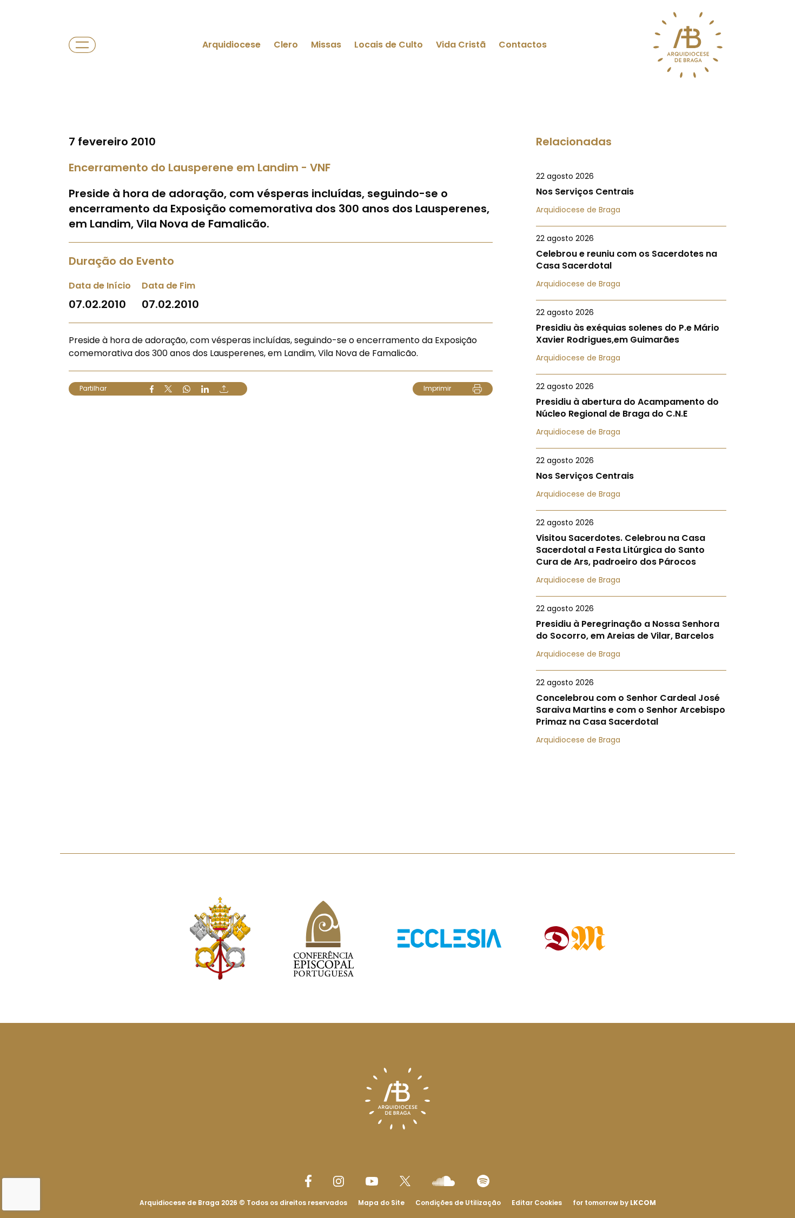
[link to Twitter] (405, 1181)
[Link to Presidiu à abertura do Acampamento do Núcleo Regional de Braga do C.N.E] (631, 409)
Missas (326, 44)
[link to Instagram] (338, 1181)
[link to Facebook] (308, 1181)
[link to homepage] (688, 44)
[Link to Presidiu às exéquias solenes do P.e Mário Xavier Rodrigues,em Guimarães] (631, 335)
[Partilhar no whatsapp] (186, 389)
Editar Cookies (537, 1203)
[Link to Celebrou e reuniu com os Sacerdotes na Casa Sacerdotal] (631, 261)
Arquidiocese (231, 44)
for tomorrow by (614, 1202)
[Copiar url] (224, 389)
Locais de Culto (388, 44)
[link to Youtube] (372, 1181)
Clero (286, 44)
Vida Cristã (461, 44)
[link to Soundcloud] (443, 1181)
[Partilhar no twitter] (168, 388)
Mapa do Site (381, 1202)
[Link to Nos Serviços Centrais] (631, 193)
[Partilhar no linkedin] (205, 389)
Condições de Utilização (458, 1202)
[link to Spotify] (483, 1181)
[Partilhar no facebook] (152, 389)
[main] (397, 405)
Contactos (523, 44)
